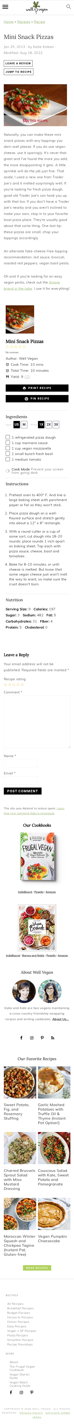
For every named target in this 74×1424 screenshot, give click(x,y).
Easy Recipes (17, 1326)
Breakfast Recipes (20, 1308)
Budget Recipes (18, 1313)
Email (10, 773)
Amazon (51, 891)
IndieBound (25, 891)
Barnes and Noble (33, 955)
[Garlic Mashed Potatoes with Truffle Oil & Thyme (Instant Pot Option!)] (54, 1096)
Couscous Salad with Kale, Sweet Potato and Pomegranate (53, 1177)
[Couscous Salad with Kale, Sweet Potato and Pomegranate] (54, 1162)
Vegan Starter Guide (19, 1376)
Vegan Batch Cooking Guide (20, 1384)
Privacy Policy (31, 1412)
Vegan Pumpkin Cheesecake (52, 1238)
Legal (37, 1417)
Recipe (39, 22)
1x (41, 424)
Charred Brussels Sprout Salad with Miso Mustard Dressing (19, 1179)
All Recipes (15, 1304)
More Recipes (37, 1267)
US (16, 424)
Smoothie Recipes (20, 1340)
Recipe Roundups (20, 1344)
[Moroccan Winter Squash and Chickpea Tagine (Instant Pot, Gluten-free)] (20, 1228)
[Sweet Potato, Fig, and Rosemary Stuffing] (20, 1096)
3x (56, 424)
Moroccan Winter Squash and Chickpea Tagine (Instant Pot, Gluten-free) (19, 1245)
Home (9, 22)
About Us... (60, 1019)
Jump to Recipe (19, 71)
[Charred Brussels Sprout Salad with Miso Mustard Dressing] (20, 1162)
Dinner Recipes (18, 1322)
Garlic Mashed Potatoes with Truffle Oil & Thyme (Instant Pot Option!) (52, 1113)
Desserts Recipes (20, 1317)
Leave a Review (18, 63)
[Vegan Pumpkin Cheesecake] (54, 1228)
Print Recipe (39, 388)
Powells (39, 891)
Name (10, 756)
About (13, 1362)
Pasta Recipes (17, 1335)
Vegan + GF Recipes (21, 1331)
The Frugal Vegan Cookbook (22, 1368)
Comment (13, 692)
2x (49, 424)
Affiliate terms (58, 1412)
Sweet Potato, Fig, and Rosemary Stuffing (17, 1111)
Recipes (23, 22)
